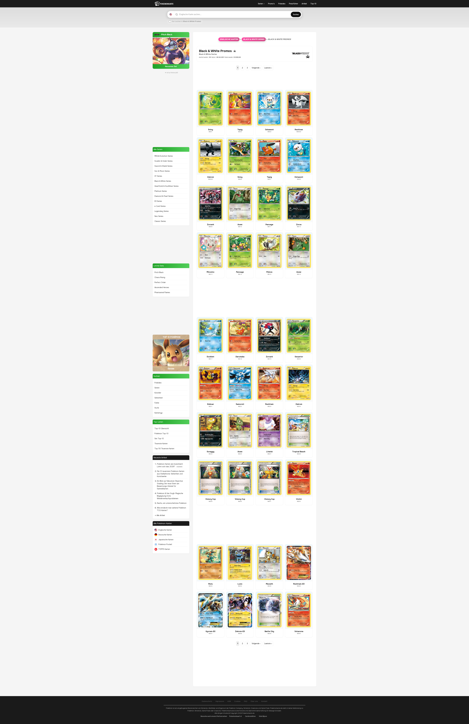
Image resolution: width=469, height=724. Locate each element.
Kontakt (264, 701)
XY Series (158, 176)
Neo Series (159, 216)
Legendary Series (162, 211)
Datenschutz (207, 701)
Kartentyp (159, 413)
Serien (260, 4)
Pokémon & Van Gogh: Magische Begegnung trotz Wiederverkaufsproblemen (170, 496)
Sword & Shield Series (163, 166)
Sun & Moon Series (162, 171)
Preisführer (293, 4)
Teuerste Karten (161, 443)
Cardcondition (250, 716)
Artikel (304, 4)
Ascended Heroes (162, 287)
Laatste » (268, 68)
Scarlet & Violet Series (164, 161)
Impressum (219, 701)
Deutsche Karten (165, 535)
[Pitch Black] (171, 50)
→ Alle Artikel (160, 515)
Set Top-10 (159, 438)
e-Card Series (160, 206)
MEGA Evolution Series (164, 156)
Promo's (271, 4)
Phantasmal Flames (162, 292)
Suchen (296, 14)
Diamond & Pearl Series (164, 196)
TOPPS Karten (164, 549)
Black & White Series (163, 181)
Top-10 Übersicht (162, 428)
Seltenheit (159, 398)
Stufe (157, 408)
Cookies (237, 701)
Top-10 (313, 4)
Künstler (158, 393)
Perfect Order (160, 282)
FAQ (245, 701)
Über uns (254, 701)
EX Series (158, 201)
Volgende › (256, 68)
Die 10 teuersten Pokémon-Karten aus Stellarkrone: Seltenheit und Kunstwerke (170, 473)
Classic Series (160, 221)
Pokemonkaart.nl (235, 716)
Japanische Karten (165, 540)
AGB (229, 701)
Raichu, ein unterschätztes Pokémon (172, 503)
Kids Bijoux (263, 716)
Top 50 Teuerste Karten (164, 448)
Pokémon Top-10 (161, 433)
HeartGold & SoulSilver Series (167, 186)
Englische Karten (165, 530)
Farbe (157, 403)
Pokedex (281, 4)
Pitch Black (159, 272)
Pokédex (158, 383)
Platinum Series (161, 191)
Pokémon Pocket (165, 544)
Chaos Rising (160, 277)
